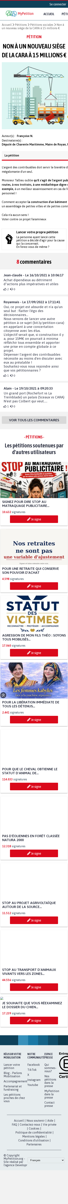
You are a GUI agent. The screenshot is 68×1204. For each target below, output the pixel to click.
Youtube (32, 1121)
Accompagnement (15, 1118)
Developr (21, 1201)
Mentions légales (33, 1173)
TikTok (32, 1106)
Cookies (34, 1165)
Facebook (33, 1101)
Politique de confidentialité (33, 1169)
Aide (50, 1157)
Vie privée (49, 1161)
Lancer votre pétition (12, 1103)
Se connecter (58, 4)
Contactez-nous (30, 1161)
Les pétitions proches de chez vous (14, 1134)
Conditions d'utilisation (33, 1177)
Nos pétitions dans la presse (50, 1117)
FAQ (14, 1161)
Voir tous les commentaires (34, 423)
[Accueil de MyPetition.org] (20, 14)
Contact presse (49, 1141)
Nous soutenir (35, 1157)
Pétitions (21, 24)
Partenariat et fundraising (13, 1124)
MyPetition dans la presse (51, 1131)
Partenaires (34, 1181)
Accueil (49, 14)
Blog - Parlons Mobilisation (13, 1111)
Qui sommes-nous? (50, 1105)
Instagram (33, 1116)
